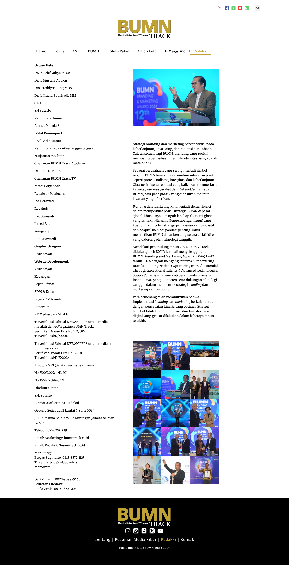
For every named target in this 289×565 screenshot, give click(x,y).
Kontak (187, 540)
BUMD (93, 51)
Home (41, 51)
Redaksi (200, 51)
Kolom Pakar (118, 51)
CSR (76, 51)
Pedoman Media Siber (135, 540)
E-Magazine (175, 51)
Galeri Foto (147, 51)
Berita (59, 51)
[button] (257, 8)
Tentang (102, 540)
